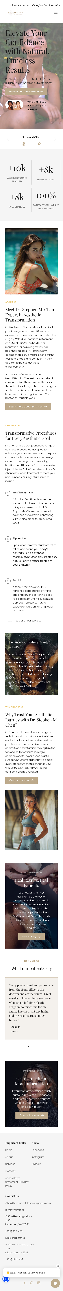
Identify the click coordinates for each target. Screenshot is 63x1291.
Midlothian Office (15, 1237)
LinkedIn (36, 1164)
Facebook (38, 1150)
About (9, 1157)
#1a (7, 1248)
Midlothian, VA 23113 (16, 1252)
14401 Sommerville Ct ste (19, 1244)
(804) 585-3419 (14, 1259)
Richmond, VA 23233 (17, 1224)
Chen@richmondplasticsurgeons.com (28, 1203)
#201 (8, 1220)
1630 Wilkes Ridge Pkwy (18, 1216)
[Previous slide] (8, 138)
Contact (10, 1171)
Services (10, 1164)
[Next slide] (55, 138)
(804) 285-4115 (13, 1231)
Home (8, 1150)
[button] (55, 12)
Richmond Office (14, 1209)
